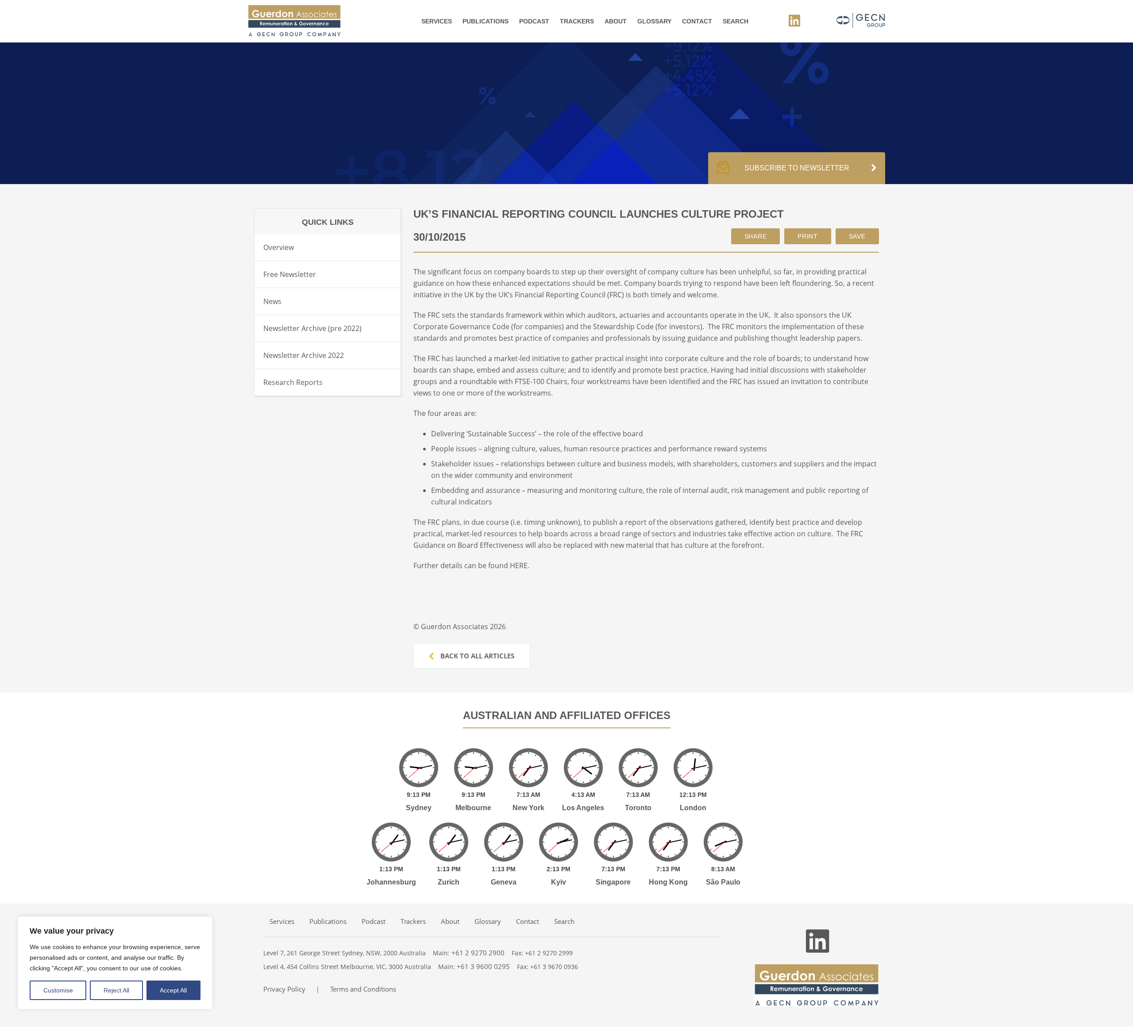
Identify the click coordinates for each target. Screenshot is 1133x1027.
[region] (115, 962)
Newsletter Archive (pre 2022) (312, 328)
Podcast (534, 21)
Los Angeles (583, 808)
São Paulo (723, 882)
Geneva (503, 882)
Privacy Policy (284, 989)
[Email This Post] (755, 236)
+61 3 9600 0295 (483, 966)
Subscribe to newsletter (796, 168)
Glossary (654, 21)
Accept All (173, 990)
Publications (485, 21)
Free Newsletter (289, 274)
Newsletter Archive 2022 (303, 355)
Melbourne (473, 808)
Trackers (577, 21)
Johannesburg (391, 882)
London (693, 808)
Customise (58, 990)
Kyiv (558, 882)
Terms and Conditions (363, 989)
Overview (278, 247)
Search (735, 21)
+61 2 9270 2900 (478, 952)
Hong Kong (668, 882)
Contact (697, 21)
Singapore (613, 882)
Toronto (638, 808)
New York (528, 808)
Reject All (116, 990)
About (616, 21)
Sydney (419, 808)
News (272, 301)
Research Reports (293, 382)
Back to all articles (476, 655)
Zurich (448, 882)
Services (436, 21)
